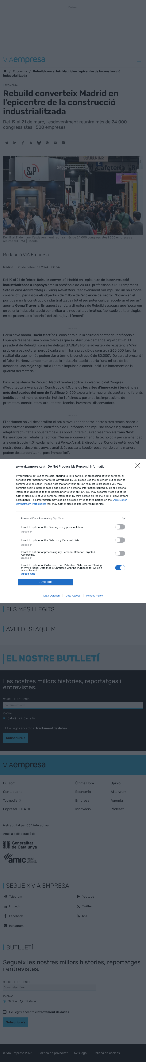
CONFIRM (46, 582)
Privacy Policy (94, 595)
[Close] (138, 466)
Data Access (73, 595)
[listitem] (73, 519)
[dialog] (73, 531)
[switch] (120, 526)
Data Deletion (51, 595)
